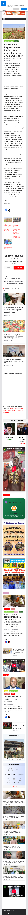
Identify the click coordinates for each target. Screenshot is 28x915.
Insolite (12, 693)
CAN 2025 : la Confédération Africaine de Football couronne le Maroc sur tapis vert (18, 726)
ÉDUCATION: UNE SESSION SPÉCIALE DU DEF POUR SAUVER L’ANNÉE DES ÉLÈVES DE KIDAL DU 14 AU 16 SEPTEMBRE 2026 (13, 620)
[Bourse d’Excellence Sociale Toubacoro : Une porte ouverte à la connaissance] (14, 346)
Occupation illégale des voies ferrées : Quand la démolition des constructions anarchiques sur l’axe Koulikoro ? (8, 226)
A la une (6, 691)
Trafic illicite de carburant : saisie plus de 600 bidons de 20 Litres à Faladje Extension (14, 336)
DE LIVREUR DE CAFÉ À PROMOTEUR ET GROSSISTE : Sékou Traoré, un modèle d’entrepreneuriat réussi (12, 847)
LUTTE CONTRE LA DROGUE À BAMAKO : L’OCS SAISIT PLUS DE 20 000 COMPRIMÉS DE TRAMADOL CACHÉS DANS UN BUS (13, 817)
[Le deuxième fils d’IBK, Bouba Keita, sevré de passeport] (14, 683)
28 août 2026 (7, 804)
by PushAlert (4, 10)
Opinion (16, 611)
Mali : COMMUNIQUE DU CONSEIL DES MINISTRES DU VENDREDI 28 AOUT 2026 (18, 651)
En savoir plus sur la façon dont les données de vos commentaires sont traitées (13, 410)
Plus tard (16, 9)
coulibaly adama (15, 629)
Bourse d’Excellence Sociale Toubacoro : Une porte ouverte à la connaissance (14, 361)
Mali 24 (12, 910)
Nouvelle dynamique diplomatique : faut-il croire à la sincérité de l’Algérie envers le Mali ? (14, 862)
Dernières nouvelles (9, 41)
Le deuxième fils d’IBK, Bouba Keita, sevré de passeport (12, 699)
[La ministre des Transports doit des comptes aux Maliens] (8, 241)
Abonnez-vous (18, 267)
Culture (12, 609)
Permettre (23, 9)
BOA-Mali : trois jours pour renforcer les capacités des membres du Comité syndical (13, 877)
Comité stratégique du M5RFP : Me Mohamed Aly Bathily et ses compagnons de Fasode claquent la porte (14, 310)
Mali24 (14, 58)
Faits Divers (7, 693)
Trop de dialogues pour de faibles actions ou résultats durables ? (14, 277)
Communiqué (7, 609)
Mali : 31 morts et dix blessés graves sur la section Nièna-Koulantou (13, 282)
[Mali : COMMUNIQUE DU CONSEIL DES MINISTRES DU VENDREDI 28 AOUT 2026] (7, 652)
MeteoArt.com (16, 786)
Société (16, 41)
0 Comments (7, 60)
